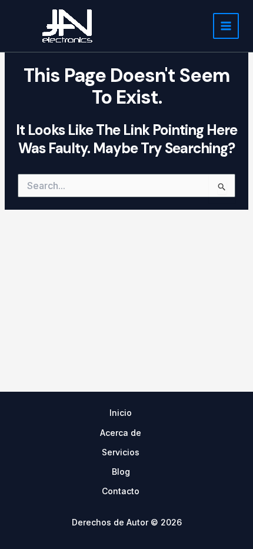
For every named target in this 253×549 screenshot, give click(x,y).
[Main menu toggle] (226, 26)
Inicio (120, 413)
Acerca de (120, 433)
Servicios (120, 452)
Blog (121, 472)
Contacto (120, 491)
